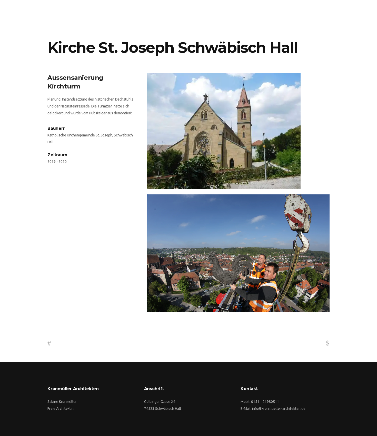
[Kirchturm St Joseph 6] (238, 253)
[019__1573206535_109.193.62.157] (238, 131)
